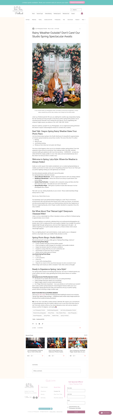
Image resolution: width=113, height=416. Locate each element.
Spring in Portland (64, 315)
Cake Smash (70, 19)
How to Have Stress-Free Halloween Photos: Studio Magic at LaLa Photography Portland (56, 351)
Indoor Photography (72, 312)
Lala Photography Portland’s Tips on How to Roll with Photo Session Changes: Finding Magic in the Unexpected (35, 351)
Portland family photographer (39, 312)
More (83, 19)
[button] (82, 13)
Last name (69, 394)
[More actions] (80, 28)
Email (68, 400)
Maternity (34, 19)
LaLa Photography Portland (39, 310)
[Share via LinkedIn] (39, 323)
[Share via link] (42, 323)
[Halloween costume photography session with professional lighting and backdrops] (56, 343)
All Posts (27, 19)
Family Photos (51, 312)
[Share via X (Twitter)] (36, 323)
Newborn (77, 19)
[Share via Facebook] (33, 323)
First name (69, 388)
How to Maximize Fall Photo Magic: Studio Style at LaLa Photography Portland (77, 351)
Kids (64, 19)
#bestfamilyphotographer (52, 310)
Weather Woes (55, 315)
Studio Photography (37, 315)
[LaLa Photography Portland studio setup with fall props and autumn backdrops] (77, 343)
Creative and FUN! (48, 19)
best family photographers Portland (68, 310)
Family (40, 19)
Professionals (57, 19)
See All (85, 335)
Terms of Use (59, 411)
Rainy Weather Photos (61, 312)
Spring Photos (47, 315)
